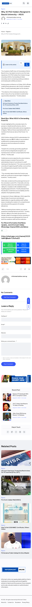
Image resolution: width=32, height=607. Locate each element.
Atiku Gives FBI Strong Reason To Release (19, 414)
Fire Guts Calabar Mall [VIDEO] (11, 108)
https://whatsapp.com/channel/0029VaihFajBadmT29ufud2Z (15, 237)
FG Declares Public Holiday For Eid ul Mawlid (15, 553)
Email (3, 324)
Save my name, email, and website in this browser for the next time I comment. (17, 358)
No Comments (6, 292)
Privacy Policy (25, 602)
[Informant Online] (7, 3)
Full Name (4, 316)
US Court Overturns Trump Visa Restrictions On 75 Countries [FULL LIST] (15, 104)
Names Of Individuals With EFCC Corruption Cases (20, 394)
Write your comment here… (9, 341)
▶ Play (27, 64)
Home (3, 31)
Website (3, 333)
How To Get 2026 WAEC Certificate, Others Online (15, 112)
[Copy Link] (8, 23)
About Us (3, 602)
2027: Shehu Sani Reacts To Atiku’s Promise (20, 404)
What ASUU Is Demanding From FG (15, 119)
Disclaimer (18, 602)
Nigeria (8, 31)
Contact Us (11, 602)
